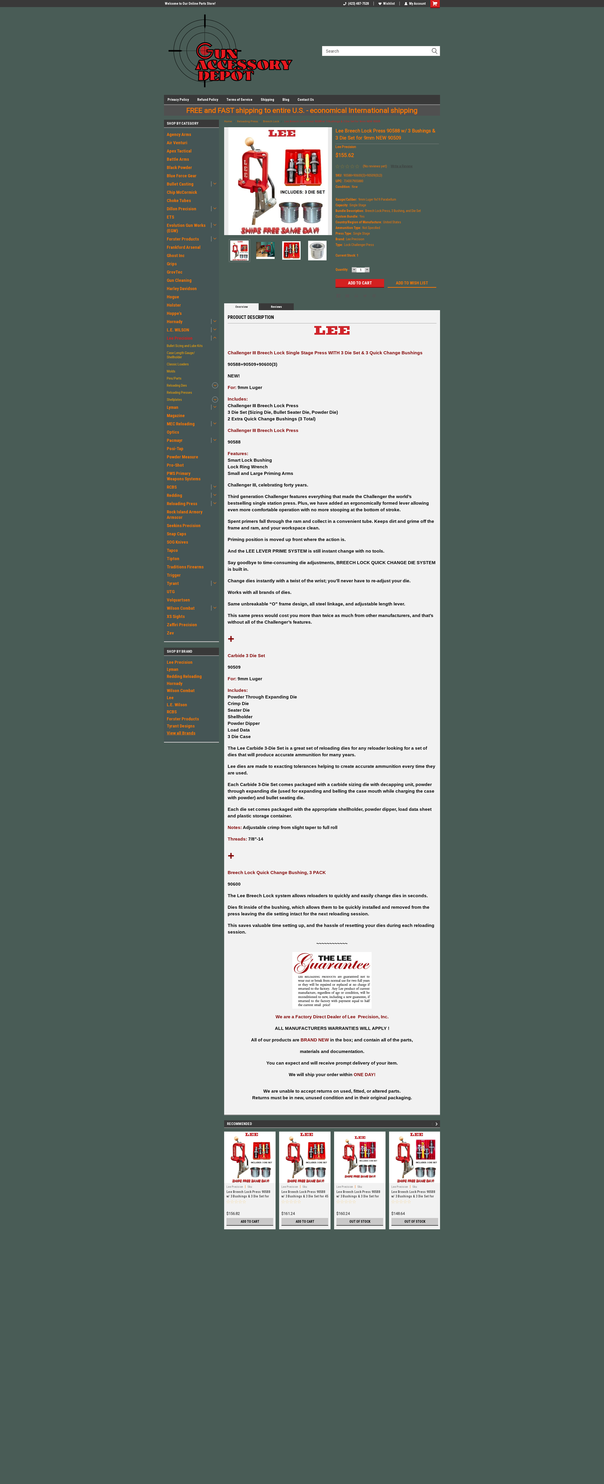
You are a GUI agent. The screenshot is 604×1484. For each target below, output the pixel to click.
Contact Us (306, 99)
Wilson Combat (181, 608)
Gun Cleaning (179, 280)
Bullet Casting (180, 184)
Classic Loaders (178, 364)
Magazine (176, 415)
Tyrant (173, 583)
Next (327, 181)
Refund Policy (207, 99)
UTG (171, 591)
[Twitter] (365, 296)
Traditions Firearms (185, 567)
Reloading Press (182, 503)
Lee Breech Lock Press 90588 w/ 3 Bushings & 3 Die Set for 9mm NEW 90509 (332, 121)
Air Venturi (177, 142)
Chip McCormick (182, 192)
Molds (171, 371)
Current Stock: (347, 255)
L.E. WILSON (178, 330)
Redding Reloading (184, 676)
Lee (170, 697)
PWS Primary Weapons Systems (184, 476)
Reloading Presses (179, 392)
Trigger (174, 575)
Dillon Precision (181, 208)
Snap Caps (176, 534)
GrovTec (174, 272)
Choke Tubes (179, 200)
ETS (170, 217)
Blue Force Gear (182, 175)
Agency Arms (179, 134)
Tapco (172, 550)
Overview (241, 307)
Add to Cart (250, 1221)
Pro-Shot (175, 465)
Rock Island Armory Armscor (184, 514)
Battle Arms (178, 159)
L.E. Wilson (177, 704)
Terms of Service (239, 99)
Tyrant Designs (181, 726)
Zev (170, 633)
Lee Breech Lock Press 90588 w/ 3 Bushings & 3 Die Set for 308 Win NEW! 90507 (358, 1196)
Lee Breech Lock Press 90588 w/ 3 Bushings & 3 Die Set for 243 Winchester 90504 (413, 1196)
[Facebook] (338, 296)
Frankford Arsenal (184, 247)
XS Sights (176, 616)
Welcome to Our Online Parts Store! (189, 3)
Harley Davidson (182, 288)
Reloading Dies (177, 385)
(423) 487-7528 (358, 3)
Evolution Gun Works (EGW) (186, 228)
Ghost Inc (176, 255)
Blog (285, 99)
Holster (174, 305)
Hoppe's (174, 313)
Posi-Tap (175, 448)
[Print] (356, 296)
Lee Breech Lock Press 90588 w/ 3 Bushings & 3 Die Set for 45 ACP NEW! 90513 (304, 1196)
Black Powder (179, 167)
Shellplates (174, 399)
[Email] (347, 296)
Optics (173, 432)
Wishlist (389, 3)
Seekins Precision (184, 525)
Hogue (173, 297)
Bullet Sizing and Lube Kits (185, 346)
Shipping (267, 99)
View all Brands (181, 733)
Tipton (173, 558)
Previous (229, 181)
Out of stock (359, 1221)
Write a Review (402, 166)
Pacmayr (175, 440)
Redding (174, 495)
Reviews (276, 307)
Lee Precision (180, 338)
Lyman (172, 407)
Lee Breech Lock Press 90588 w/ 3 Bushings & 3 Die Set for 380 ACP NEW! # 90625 (248, 1196)
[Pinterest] (374, 296)
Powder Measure (182, 457)
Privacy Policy (178, 99)
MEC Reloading (181, 424)
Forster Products (183, 239)
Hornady (174, 321)
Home (228, 121)
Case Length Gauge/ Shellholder (181, 355)
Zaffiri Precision (182, 624)
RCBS (172, 487)
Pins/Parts (174, 378)
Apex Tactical (179, 151)
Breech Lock (271, 121)
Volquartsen (178, 600)
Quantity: (342, 269)
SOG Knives (177, 542)
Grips (172, 263)
